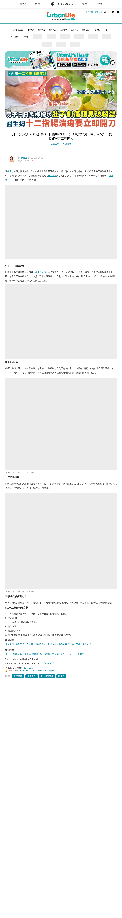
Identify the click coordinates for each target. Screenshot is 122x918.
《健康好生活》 (40, 272)
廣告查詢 (84, 4)
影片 (107, 30)
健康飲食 (74, 30)
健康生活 (63, 30)
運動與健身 (86, 30)
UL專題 (25, 37)
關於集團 (23, 4)
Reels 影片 (15, 37)
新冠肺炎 (98, 30)
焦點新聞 (66, 144)
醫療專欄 (41, 30)
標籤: (8, 676)
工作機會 (99, 4)
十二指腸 (52, 175)
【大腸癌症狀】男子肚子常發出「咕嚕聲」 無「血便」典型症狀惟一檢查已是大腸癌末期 (48, 644)
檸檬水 (10, 171)
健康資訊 (30, 30)
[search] (105, 12)
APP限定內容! (18, 30)
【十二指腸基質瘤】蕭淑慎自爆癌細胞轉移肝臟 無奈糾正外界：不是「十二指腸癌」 (46, 654)
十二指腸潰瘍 (47, 676)
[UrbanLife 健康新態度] (61, 16)
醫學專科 (52, 30)
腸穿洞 (61, 676)
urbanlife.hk (27, 668)
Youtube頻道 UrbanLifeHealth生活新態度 (36, 670)
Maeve (24, 158)
